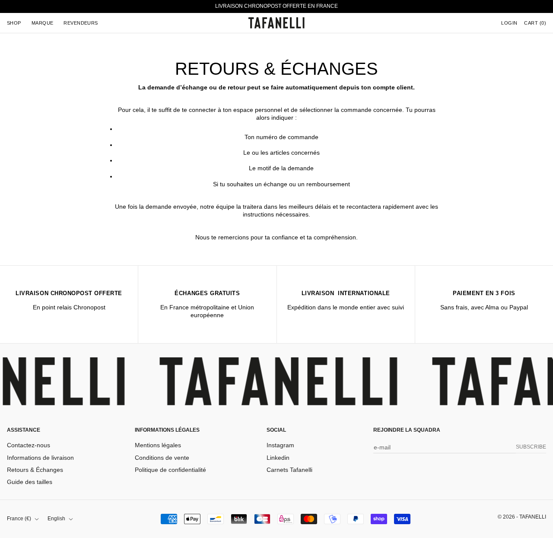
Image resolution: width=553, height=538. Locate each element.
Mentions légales (158, 445)
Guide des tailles (29, 481)
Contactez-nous (28, 445)
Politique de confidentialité (170, 469)
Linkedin (278, 457)
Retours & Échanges (35, 469)
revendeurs (81, 22)
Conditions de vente (162, 457)
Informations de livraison (40, 457)
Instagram (280, 445)
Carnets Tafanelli (289, 469)
